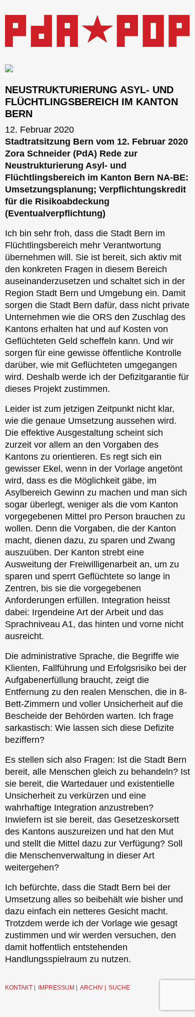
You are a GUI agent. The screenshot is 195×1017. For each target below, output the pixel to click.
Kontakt (18, 987)
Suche (119, 987)
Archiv (91, 987)
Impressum (56, 987)
